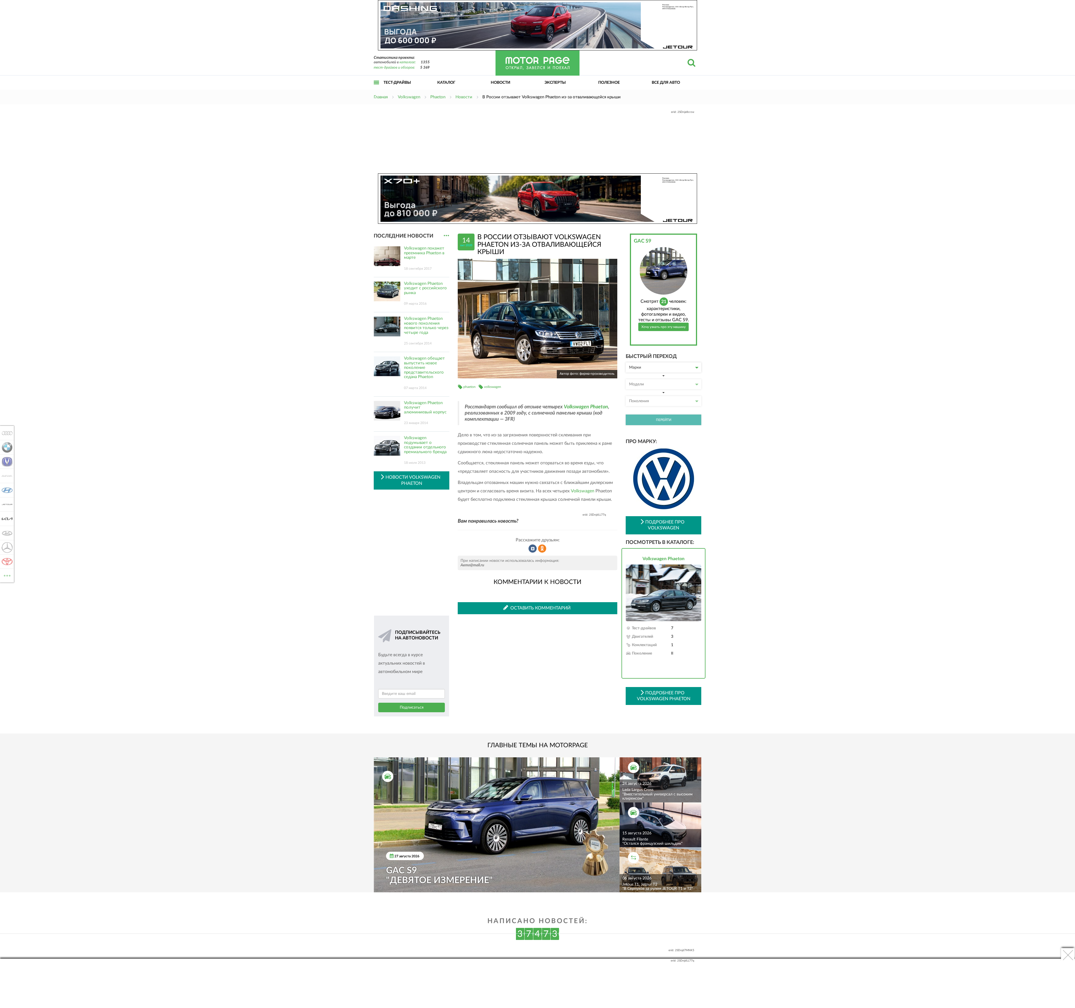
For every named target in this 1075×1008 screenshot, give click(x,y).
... (446, 236)
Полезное (609, 83)
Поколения (639, 401)
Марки (635, 367)
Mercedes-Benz (5, 547)
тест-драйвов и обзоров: (394, 67)
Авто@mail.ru (472, 565)
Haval (5, 476)
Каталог (446, 83)
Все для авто (666, 83)
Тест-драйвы (397, 83)
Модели (636, 384)
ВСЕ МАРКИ (7, 573)
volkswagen (492, 386)
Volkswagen (582, 491)
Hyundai (5, 490)
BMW (5, 447)
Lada (5, 533)
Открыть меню (376, 89)
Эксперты (555, 83)
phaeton (469, 386)
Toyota (5, 562)
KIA (5, 519)
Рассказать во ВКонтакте (533, 548)
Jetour (5, 504)
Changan (5, 462)
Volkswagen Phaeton (586, 406)
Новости (500, 83)
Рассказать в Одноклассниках (542, 548)
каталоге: (407, 62)
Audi (5, 433)
